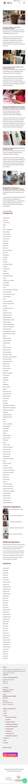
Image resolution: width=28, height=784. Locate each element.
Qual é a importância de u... (16, 534)
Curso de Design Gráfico (9, 294)
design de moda (7, 338)
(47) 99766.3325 (7, 691)
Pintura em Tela (10, 733)
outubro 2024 (6, 619)
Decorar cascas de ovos (8, 303)
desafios (5, 305)
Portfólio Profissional (8, 458)
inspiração (5, 403)
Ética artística (6, 375)
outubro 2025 (6, 591)
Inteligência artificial (8, 410)
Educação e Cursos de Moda (10, 356)
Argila (4, 224)
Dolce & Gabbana (7, 352)
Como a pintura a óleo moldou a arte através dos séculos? (13, 67)
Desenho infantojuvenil (14, 112)
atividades (5, 243)
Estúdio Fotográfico (8, 373)
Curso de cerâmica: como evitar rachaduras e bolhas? (11, 28)
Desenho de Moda (10, 722)
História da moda (7, 391)
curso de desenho (7, 292)
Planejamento (6, 456)
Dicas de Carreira (13, 33)
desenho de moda (17, 152)
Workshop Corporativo (11, 735)
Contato (6, 742)
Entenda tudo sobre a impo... (17, 509)
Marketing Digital (7, 414)
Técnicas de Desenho (8, 488)
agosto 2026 (6, 568)
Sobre (5, 713)
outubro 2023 (6, 644)
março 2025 (6, 607)
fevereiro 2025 (6, 609)
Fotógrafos (6, 380)
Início (5, 710)
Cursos (4, 299)
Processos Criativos (7, 467)
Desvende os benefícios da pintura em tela (13, 555)
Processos (5, 465)
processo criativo (7, 463)
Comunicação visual (19, 192)
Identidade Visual (7, 393)
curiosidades (6, 282)
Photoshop (5, 440)
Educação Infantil (7, 359)
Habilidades (19, 114)
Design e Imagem (7, 340)
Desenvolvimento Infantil (9, 331)
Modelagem (6, 428)
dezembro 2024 (7, 614)
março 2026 (6, 579)
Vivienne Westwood (8, 502)
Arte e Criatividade (14, 31)
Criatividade (6, 33)
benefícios (5, 112)
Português (17, 0)
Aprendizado (6, 31)
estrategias (5, 370)
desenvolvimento (7, 329)
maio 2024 (5, 628)
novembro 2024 (6, 616)
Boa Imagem (6, 192)
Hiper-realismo (6, 386)
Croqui (4, 278)
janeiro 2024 (6, 637)
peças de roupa (6, 437)
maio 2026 (5, 575)
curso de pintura (7, 296)
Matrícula (6, 738)
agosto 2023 (6, 649)
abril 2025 (5, 605)
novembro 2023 (6, 642)
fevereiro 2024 (6, 635)
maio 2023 (5, 656)
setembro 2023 (6, 646)
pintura (4, 442)
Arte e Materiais (7, 236)
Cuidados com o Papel (8, 280)
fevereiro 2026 (6, 582)
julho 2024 (5, 623)
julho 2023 (5, 651)
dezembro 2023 (7, 640)
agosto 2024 (6, 621)
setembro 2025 (6, 593)
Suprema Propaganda (18, 778)
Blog (5, 740)
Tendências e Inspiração (9, 491)
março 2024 (6, 633)
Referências (18, 73)
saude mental (6, 479)
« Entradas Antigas (7, 211)
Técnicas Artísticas (7, 484)
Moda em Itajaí (6, 426)
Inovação (5, 73)
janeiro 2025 (6, 612)
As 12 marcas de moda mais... (17, 515)
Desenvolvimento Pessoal (9, 114)
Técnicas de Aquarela (8, 486)
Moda (4, 419)
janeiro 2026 (6, 584)
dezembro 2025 (7, 586)
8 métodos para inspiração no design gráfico (14, 544)
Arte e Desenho (6, 234)
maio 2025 (5, 603)
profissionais (6, 474)
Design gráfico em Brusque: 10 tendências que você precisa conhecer (13, 188)
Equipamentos (6, 363)
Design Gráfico (9, 728)
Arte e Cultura (6, 111)
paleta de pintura (7, 435)
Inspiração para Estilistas (9, 405)
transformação (6, 495)
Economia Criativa (7, 354)
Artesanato (5, 241)
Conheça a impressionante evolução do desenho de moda (14, 148)
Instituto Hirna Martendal (11, 30)
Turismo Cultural (7, 498)
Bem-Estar (5, 248)
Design (4, 194)
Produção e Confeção (8, 472)
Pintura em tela (6, 449)
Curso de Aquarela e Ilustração (10, 289)
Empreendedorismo (8, 361)
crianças (5, 271)
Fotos (4, 382)
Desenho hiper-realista (8, 319)
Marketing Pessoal (7, 417)
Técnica (5, 481)
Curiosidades (6, 285)
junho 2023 (5, 653)
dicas (4, 345)
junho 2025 (5, 600)
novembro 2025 (6, 589)
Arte (11, 71)
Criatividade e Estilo (18, 71)
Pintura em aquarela (8, 447)
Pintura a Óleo (11, 73)
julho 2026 (5, 570)
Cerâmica (22, 31)
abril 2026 (5, 577)
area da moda (6, 222)
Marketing (5, 412)
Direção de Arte (7, 349)
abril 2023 (5, 658)
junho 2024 (5, 626)
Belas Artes (5, 245)
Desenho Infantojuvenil (11, 726)
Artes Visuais (6, 238)
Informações (6, 398)
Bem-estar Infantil (15, 111)
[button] (24, 780)
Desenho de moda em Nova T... (17, 527)
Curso (4, 287)
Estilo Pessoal (6, 366)
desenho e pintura (7, 317)
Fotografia (5, 377)
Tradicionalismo (7, 493)
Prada (4, 461)
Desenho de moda (7, 315)
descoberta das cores (8, 308)
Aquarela (5, 220)
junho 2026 (5, 572)
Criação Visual (6, 268)
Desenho (5, 310)
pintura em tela (6, 454)
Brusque (11, 192)
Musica (4, 433)
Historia (5, 389)
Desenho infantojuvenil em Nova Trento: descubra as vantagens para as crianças (14, 107)
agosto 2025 (6, 596)
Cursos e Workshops (8, 301)
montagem (5, 430)
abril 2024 (5, 630)
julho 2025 (5, 598)
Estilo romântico (7, 368)
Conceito (5, 266)
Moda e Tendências (14, 154)
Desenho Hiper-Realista (12, 724)
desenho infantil (7, 322)
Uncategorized (6, 500)
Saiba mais (5, 674)
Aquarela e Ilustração (11, 717)
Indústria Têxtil (6, 396)
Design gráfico (6, 343)
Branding (5, 257)
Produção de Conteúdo (8, 470)
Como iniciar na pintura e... (16, 521)
